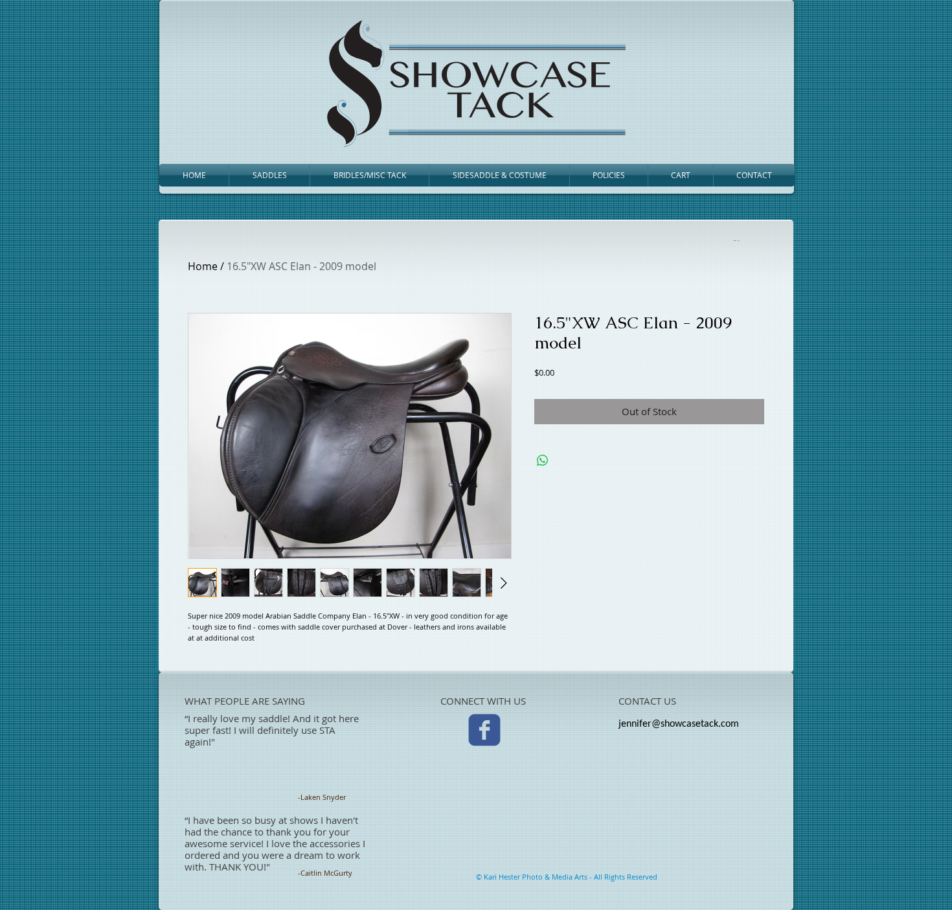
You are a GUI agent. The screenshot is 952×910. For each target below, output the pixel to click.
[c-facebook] (484, 730)
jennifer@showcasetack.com (678, 724)
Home (203, 266)
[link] (736, 240)
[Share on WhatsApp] (542, 460)
